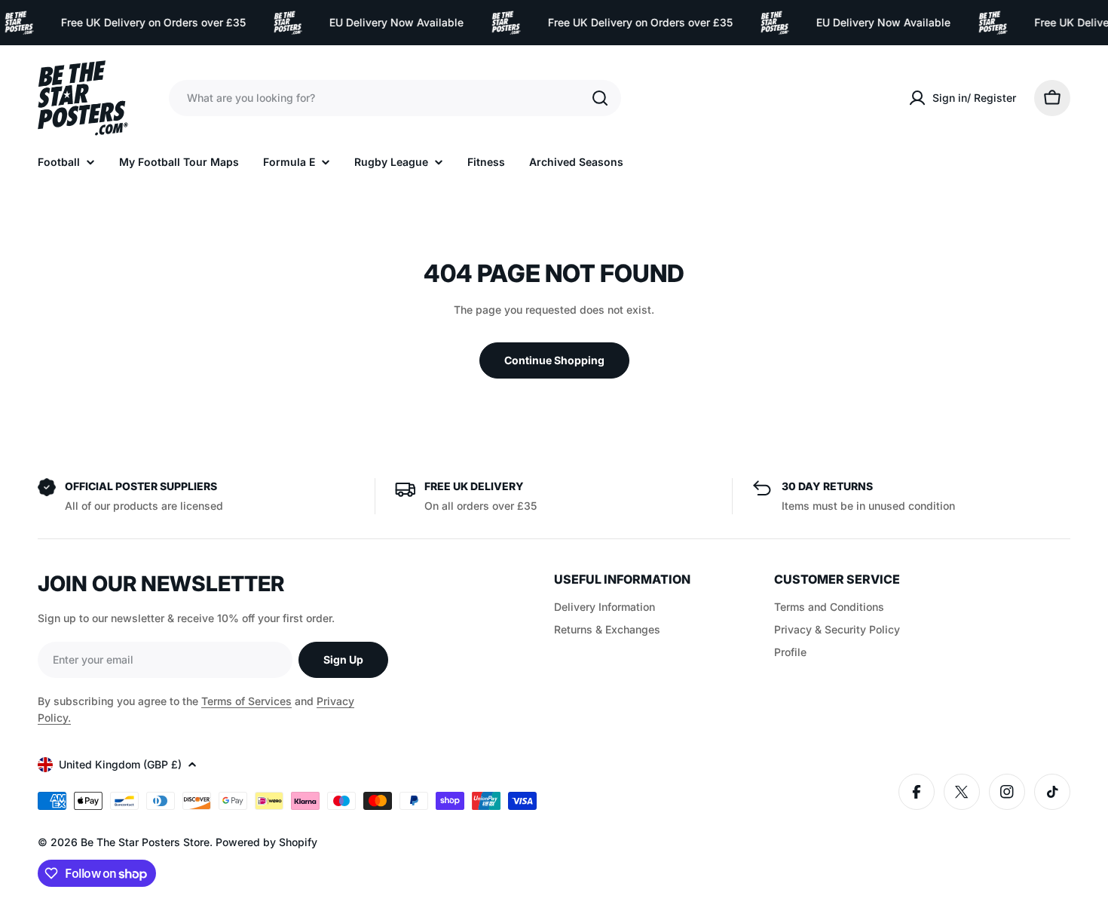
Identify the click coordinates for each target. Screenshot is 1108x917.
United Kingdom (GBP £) (120, 764)
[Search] (600, 98)
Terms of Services (246, 701)
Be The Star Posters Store (145, 842)
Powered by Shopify (266, 842)
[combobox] (395, 98)
